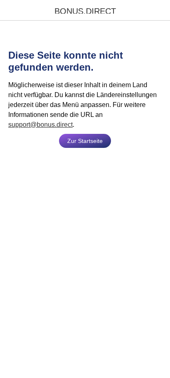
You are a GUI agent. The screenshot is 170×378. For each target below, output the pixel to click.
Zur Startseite (85, 141)
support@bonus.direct (40, 124)
